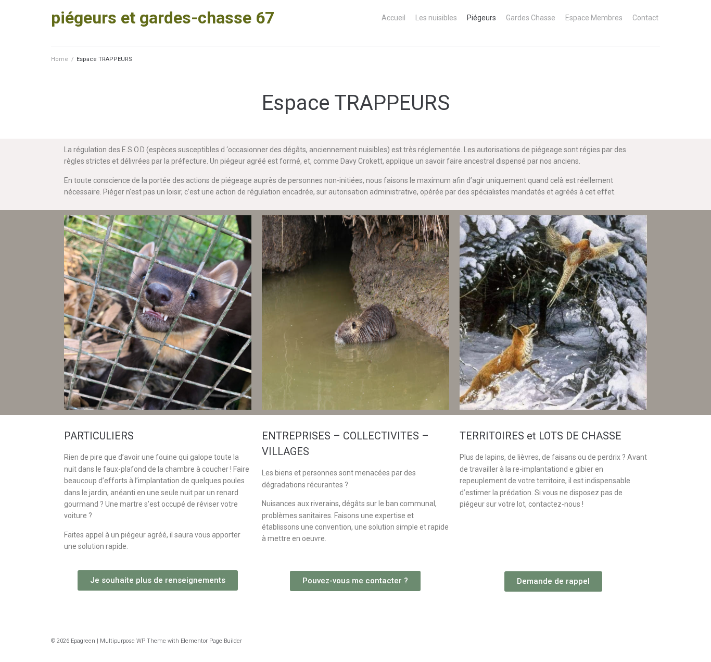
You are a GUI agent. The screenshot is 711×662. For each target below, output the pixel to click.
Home (59, 59)
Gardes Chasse (530, 18)
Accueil (393, 18)
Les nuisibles (436, 18)
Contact (645, 18)
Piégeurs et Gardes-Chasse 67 (162, 18)
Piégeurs (481, 18)
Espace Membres (594, 18)
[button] (158, 580)
